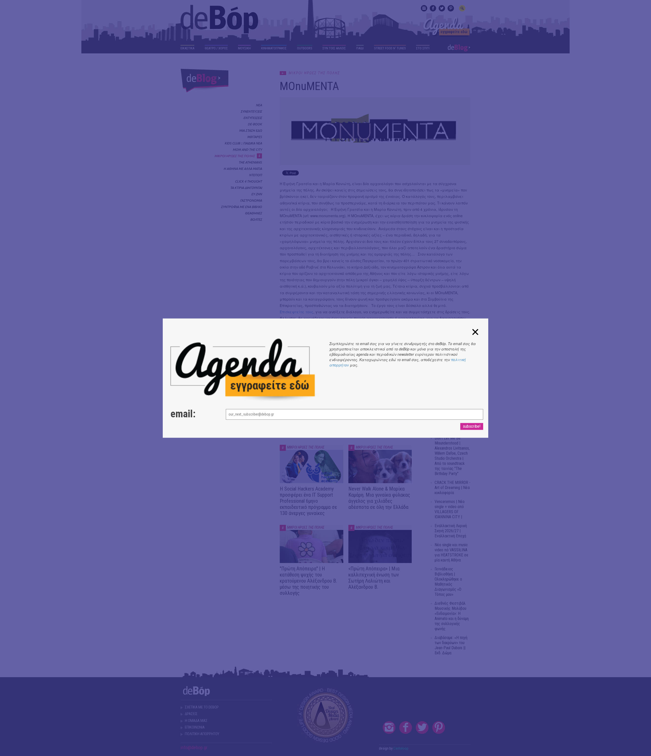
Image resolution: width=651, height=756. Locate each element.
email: (183, 414)
